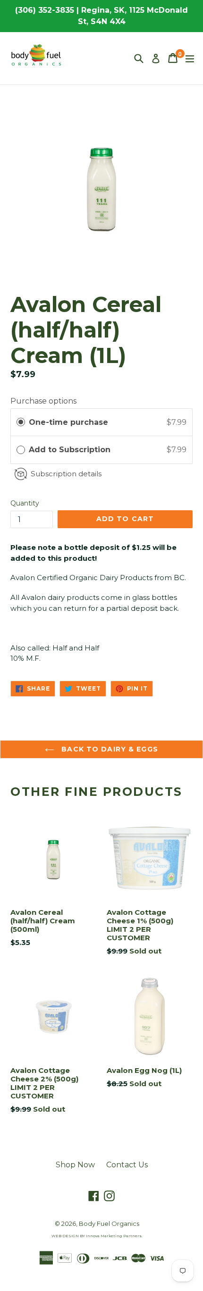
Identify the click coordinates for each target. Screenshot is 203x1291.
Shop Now (75, 1164)
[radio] (21, 422)
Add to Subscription (71, 449)
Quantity (24, 503)
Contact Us (127, 1164)
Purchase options (43, 401)
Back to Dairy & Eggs (108, 749)
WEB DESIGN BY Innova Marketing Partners (96, 1235)
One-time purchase (68, 422)
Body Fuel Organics (109, 1223)
